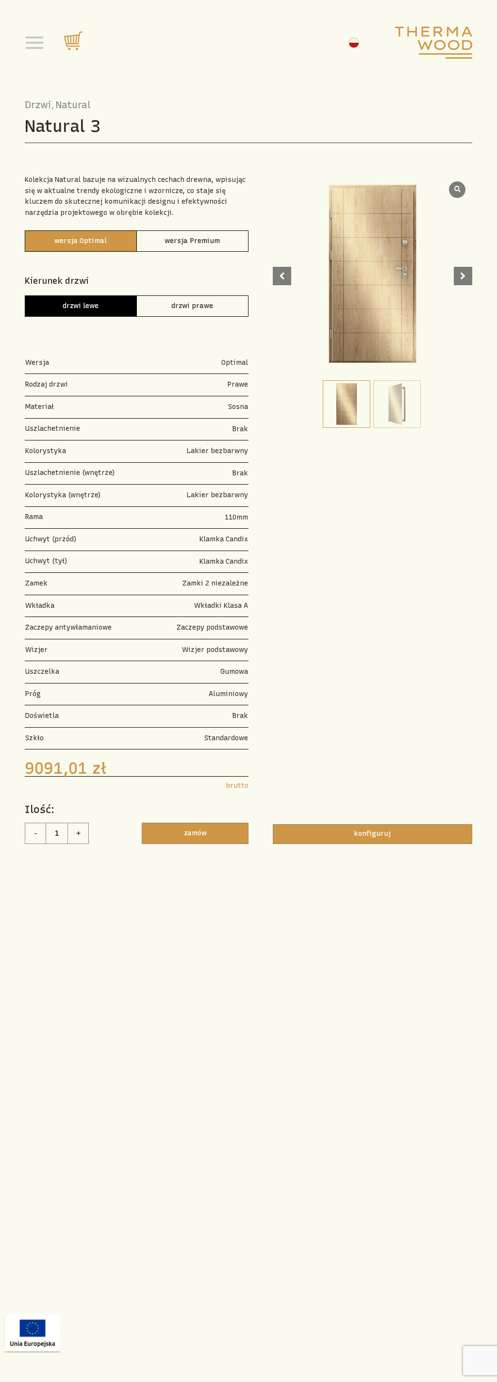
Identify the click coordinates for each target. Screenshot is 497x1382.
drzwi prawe (192, 306)
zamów (195, 833)
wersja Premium (192, 241)
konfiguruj (372, 833)
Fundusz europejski (31, 1333)
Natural (73, 105)
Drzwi (38, 105)
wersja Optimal (80, 241)
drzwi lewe (81, 306)
